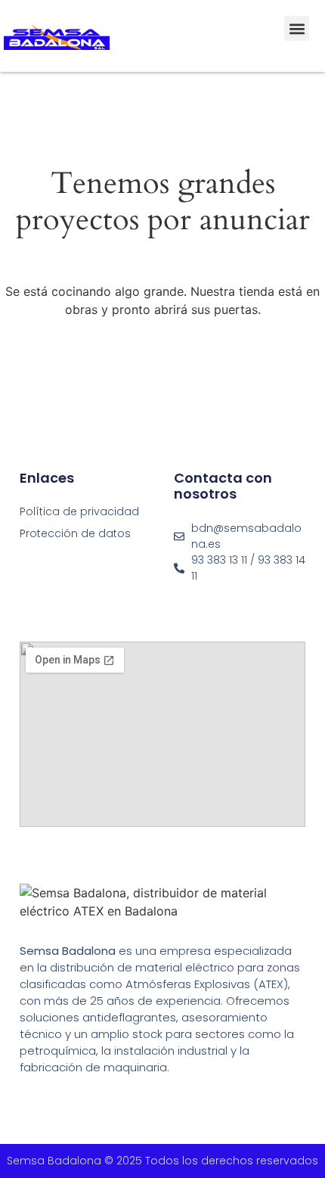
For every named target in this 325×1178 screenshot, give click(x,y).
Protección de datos (75, 533)
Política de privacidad (79, 511)
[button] (296, 28)
